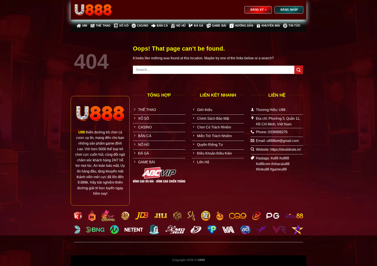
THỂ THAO (103, 25)
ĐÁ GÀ (198, 25)
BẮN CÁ (162, 25)
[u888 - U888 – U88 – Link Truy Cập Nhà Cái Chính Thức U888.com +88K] (96, 10)
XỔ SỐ (124, 25)
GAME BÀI (219, 25)
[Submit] (298, 69)
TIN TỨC (294, 25)
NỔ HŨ (180, 25)
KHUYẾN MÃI (271, 25)
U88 (84, 25)
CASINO (142, 25)
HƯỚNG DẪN (244, 25)
